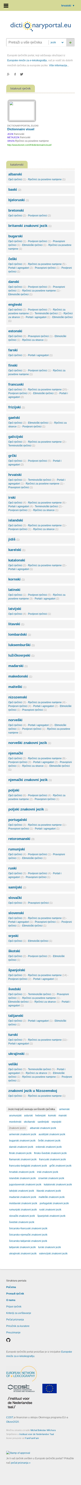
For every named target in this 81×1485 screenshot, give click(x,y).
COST (9, 1417)
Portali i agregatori (20, 267)
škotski (14, 951)
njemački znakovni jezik (30, 780)
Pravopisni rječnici (47, 267)
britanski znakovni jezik (30, 226)
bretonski (16, 210)
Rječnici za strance (34, 340)
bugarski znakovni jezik (22, 1140)
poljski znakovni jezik (28, 809)
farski (13, 350)
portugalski (17, 820)
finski (12, 365)
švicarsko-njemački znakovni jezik (28, 1234)
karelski (16, 550)
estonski (15, 331)
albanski (15, 174)
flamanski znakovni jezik (23, 1159)
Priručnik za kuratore (17, 1326)
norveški (15, 720)
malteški (17, 687)
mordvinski (15, 1121)
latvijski (14, 609)
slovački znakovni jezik (22, 1215)
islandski (15, 520)
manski (63, 1115)
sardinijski (43, 1121)
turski (13, 1035)
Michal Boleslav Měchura (43, 1430)
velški (13, 1064)
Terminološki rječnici (48, 313)
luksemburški (21, 645)
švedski (14, 989)
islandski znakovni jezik (22, 1178)
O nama (10, 1300)
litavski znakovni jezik (49, 1190)
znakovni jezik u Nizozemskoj (32, 1091)
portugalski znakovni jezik (54, 1203)
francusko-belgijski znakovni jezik (28, 1165)
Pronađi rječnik (15, 1293)
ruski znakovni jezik (50, 1209)
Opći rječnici (17, 179)
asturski (28, 1115)
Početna (11, 1287)
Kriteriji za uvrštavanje (18, 1313)
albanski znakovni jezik (43, 1128)
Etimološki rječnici (34, 245)
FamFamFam (32, 1438)
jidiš (14, 539)
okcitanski (29, 1121)
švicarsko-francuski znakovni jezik (28, 1228)
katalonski (16, 560)
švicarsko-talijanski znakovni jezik (28, 1241)
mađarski (18, 666)
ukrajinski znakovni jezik (23, 1253)
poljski (13, 790)
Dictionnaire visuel (20, 129)
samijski (17, 887)
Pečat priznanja (15, 1319)
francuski (16, 384)
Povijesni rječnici (39, 215)
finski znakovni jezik (20, 1153)
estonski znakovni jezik (49, 1146)
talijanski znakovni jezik (22, 1247)
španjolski (16, 970)
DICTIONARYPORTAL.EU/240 (22, 125)
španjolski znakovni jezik (51, 1215)
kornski (16, 579)
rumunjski (16, 849)
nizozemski (17, 697)
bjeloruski (18, 200)
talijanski (15, 1016)
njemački (15, 753)
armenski (64, 1109)
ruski (12, 868)
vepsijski (56, 1121)
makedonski (20, 676)
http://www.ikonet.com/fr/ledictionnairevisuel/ (29, 145)
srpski (13, 936)
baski (14, 190)
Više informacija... (59, 65)
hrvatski (68, 5)
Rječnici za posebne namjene (46, 179)
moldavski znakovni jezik (23, 1203)
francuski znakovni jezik (52, 1159)
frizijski (16, 407)
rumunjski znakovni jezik (23, 1209)
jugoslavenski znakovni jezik (25, 1184)
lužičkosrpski (21, 655)
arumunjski (15, 1115)
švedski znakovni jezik (21, 1222)
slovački (15, 898)
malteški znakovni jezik (52, 1197)
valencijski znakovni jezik (53, 1253)
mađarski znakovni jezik (22, 1197)
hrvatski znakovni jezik (21, 1172)
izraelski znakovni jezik (51, 1178)
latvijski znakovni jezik (21, 1190)
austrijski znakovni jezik (52, 1134)
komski (52, 1115)
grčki (12, 456)
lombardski (19, 634)
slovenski (16, 913)
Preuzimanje (13, 1332)
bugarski (15, 236)
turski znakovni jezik (49, 1247)
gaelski (14, 418)
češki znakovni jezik (49, 1140)
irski (12, 498)
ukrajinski (18, 1054)
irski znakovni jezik (47, 1172)
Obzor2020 (12, 1421)
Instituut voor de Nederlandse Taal (36, 1434)
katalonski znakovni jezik (58, 1184)
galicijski (15, 437)
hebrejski (40, 1115)
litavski (16, 624)
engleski (15, 305)
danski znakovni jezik (21, 1146)
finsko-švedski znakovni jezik (50, 1153)
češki (12, 259)
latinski (14, 590)
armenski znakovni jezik (22, 1134)
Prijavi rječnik (13, 1306)
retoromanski (21, 839)
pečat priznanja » (21, 1462)
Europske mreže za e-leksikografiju (27, 60)
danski (13, 282)
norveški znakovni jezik (29, 743)
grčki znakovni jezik (60, 1165)
